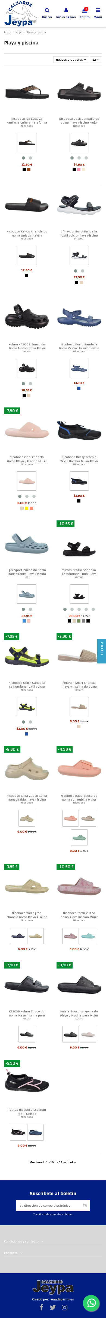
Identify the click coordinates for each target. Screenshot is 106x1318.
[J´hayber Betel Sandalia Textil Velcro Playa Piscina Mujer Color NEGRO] (79, 257)
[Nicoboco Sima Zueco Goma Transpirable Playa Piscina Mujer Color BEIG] (26, 819)
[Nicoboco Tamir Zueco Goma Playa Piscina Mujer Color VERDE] (88, 937)
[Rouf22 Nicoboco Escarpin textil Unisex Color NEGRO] (18, 1133)
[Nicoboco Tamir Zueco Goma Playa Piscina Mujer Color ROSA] (70, 937)
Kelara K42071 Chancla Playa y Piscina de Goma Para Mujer (79, 687)
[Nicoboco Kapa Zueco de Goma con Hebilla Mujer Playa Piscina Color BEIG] (88, 819)
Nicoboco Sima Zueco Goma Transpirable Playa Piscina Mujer (27, 800)
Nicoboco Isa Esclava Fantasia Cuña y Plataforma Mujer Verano (27, 122)
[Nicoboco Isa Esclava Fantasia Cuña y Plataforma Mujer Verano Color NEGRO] (26, 144)
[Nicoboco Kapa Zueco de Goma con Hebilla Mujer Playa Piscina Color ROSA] (70, 819)
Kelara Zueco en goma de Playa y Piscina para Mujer (79, 1013)
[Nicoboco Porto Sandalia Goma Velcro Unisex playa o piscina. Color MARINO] (79, 369)
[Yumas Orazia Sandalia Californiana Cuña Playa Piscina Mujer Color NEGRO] (79, 595)
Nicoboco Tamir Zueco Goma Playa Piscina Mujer (79, 915)
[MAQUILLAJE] (28, 621)
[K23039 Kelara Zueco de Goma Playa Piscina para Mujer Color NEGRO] (26, 1035)
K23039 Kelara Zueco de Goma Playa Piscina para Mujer (27, 1015)
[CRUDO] (83, 169)
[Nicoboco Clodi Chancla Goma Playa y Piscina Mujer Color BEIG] (26, 482)
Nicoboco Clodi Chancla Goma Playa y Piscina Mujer (26, 459)
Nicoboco (27, 126)
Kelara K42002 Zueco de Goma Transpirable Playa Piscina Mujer (27, 348)
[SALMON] (31, 508)
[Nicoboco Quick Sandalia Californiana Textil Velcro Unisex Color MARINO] (26, 708)
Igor (26, 577)
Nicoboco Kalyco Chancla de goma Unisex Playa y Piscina (27, 235)
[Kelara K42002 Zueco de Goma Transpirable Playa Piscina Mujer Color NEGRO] (26, 369)
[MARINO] (78, 388)
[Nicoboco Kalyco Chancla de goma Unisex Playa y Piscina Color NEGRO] (26, 257)
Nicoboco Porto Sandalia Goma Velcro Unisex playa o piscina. (79, 348)
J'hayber (79, 238)
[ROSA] (78, 169)
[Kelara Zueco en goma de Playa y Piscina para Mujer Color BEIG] (88, 1035)
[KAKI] (78, 621)
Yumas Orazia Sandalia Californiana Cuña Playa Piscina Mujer (79, 574)
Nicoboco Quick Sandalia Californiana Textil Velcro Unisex (27, 687)
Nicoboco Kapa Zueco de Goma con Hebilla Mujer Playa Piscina (79, 800)
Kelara (27, 351)
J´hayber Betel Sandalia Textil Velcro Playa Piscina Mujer (79, 235)
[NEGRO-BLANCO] (88, 621)
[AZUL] (24, 621)
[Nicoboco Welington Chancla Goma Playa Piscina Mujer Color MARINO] (18, 937)
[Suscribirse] (85, 1205)
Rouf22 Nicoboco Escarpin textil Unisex (27, 1111)
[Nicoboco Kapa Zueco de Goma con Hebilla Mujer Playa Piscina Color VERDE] (79, 838)
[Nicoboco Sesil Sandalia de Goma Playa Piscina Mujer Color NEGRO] (79, 144)
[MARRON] (28, 169)
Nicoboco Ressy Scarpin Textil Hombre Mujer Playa (79, 459)
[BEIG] (81, 282)
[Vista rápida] (45, 76)
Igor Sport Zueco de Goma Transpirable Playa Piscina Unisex (27, 574)
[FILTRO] (101, 659)
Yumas (79, 577)
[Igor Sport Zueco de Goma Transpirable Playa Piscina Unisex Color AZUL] (26, 595)
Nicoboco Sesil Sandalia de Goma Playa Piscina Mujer (79, 120)
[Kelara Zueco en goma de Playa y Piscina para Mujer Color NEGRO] (70, 1035)
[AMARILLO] (26, 508)
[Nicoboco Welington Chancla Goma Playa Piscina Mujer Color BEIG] (35, 937)
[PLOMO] (83, 621)
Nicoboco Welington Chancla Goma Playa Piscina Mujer (27, 917)
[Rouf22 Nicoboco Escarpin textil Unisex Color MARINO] (35, 1133)
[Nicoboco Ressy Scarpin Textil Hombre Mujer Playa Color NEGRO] (79, 482)
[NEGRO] (24, 169)
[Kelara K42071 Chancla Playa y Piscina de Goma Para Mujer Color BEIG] (79, 708)
